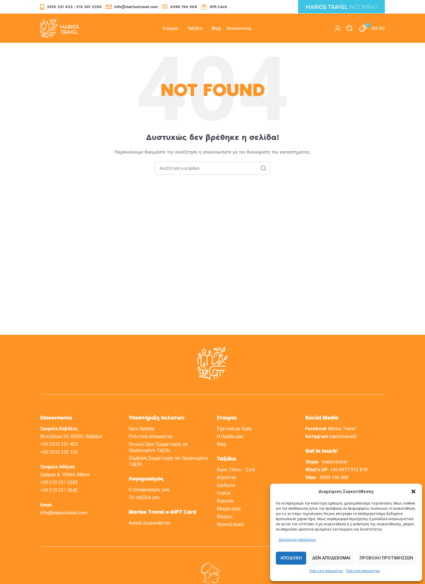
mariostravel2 (343, 436)
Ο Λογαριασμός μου (149, 489)
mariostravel (334, 462)
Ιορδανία (226, 485)
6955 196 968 (334, 477)
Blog (221, 444)
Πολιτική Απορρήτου (326, 571)
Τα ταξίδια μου (144, 497)
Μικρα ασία (229, 508)
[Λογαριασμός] (337, 28)
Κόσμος (225, 516)
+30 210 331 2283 (59, 482)
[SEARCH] (263, 168)
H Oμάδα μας (230, 436)
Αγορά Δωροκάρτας (150, 523)
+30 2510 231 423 (59, 444)
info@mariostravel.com (63, 512)
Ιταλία (223, 493)
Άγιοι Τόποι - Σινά (236, 469)
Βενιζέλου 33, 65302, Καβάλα (71, 436)
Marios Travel (341, 428)
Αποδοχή (291, 558)
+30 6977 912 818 (348, 469)
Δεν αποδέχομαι (331, 558)
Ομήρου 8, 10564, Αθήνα (64, 474)
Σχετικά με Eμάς (234, 428)
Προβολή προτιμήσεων (386, 558)
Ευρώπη (225, 501)
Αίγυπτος (227, 477)
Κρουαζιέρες (230, 524)
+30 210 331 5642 (59, 490)
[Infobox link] (70, 6)
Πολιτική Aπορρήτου (151, 436)
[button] (413, 491)
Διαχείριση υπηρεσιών (297, 540)
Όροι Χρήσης (142, 428)
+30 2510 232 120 (59, 452)
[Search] (349, 28)
